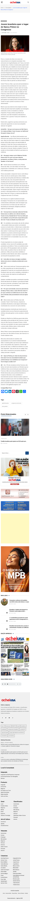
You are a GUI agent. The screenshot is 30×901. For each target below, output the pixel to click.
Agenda (2, 823)
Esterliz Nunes (4, 877)
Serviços (15, 813)
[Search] (28, 2)
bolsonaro (8, 726)
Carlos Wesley (4, 865)
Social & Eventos (4, 825)
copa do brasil (4, 732)
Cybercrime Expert (5, 869)
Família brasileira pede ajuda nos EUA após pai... (14, 441)
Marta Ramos (16, 869)
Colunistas (4, 856)
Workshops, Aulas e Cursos (20, 815)
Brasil (2, 742)
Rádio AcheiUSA (4, 794)
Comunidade (8, 7)
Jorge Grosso (16, 862)
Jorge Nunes (16, 864)
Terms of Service (21, 893)
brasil (18, 726)
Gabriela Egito (4, 881)
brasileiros (23, 726)
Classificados (18, 801)
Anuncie (15, 819)
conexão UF (22, 729)
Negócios (3, 788)
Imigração (4, 772)
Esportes (3, 813)
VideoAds (4, 831)
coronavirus (4, 735)
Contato (26, 893)
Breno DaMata (4, 862)
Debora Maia (3, 871)
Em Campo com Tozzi (6, 790)
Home (2, 7)
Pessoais (16, 817)
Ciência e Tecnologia (5, 815)
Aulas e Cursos (4, 846)
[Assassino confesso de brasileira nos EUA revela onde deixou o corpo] (4, 602)
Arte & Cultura (5, 819)
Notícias (3, 778)
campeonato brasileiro (13, 729)
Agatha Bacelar (5, 403)
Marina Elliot (15, 867)
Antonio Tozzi (5, 32)
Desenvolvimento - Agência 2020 (15, 898)
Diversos (3, 844)
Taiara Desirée (16, 882)
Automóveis (16, 804)
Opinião (14, 871)
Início (4, 893)
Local (2, 757)
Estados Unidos (9, 742)
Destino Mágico (4, 873)
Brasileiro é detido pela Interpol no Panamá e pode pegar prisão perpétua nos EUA (18, 611)
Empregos (16, 807)
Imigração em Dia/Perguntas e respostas (10, 774)
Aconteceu (3, 821)
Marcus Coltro (16, 865)
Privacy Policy (14, 893)
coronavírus (11, 735)
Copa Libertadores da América (17, 732)
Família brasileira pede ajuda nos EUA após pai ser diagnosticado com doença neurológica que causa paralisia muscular (14, 753)
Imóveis (15, 805)
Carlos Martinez (4, 864)
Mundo (2, 809)
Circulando (3, 867)
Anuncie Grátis (8, 893)
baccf (2, 726)
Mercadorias (16, 809)
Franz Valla (3, 879)
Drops (2, 875)
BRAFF (13, 726)
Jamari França (16, 860)
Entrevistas (3, 786)
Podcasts (4, 782)
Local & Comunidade (7, 768)
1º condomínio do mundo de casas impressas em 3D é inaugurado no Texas (18, 619)
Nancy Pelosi (5, 406)
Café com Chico (4, 796)
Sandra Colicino (16, 880)
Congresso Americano (16, 403)
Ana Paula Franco (5, 858)
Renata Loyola (16, 878)
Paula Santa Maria (17, 873)
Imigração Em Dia (17, 858)
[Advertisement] (15, 528)
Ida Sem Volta (4, 883)
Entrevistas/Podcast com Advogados (9, 776)
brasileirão (3, 729)
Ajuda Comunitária (5, 792)
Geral (2, 801)
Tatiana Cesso (16, 884)
